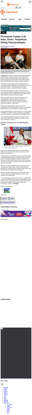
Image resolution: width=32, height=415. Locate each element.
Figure (5, 393)
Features (27, 19)
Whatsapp (7, 192)
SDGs (8, 406)
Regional (6, 400)
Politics (11, 19)
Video (8, 408)
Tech (5, 396)
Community (10, 404)
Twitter (7, 190)
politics (3, 32)
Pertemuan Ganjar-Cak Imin (8, 202)
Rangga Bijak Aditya (10, 46)
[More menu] (2, 1)
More (5, 403)
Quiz (8, 411)
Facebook (7, 189)
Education (9, 407)
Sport (5, 398)
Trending (4, 19)
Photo (8, 410)
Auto (5, 397)
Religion (6, 401)
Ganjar (12, 198)
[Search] (16, 7)
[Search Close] (20, 7)
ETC (8, 413)
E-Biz (19, 19)
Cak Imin (4, 198)
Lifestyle (6, 394)
